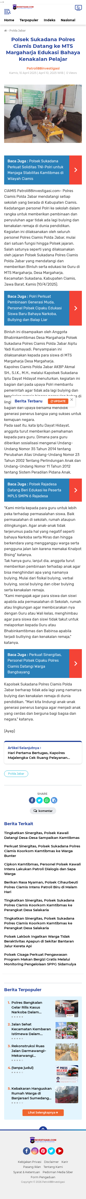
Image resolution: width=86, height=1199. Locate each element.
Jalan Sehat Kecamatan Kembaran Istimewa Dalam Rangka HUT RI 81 (31, 1029)
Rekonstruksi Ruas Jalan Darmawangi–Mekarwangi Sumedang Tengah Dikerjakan (28, 1051)
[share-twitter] (39, 800)
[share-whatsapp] (47, 800)
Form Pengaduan (43, 1177)
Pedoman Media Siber (58, 1172)
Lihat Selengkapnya (42, 1112)
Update (59, 401)
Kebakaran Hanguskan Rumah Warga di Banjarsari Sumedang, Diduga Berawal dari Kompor (31, 1093)
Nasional (68, 20)
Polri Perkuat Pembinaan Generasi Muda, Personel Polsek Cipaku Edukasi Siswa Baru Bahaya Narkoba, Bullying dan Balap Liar (35, 308)
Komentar (45, 811)
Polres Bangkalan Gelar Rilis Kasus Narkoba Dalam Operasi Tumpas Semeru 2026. (26, 1007)
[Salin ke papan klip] (54, 800)
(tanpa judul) (22, 1067)
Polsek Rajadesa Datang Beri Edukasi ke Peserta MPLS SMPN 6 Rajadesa (34, 490)
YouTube (62, 1157)
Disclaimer (51, 1162)
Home (9, 20)
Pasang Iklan (32, 1167)
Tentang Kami (53, 1167)
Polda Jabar (16, 773)
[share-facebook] (32, 800)
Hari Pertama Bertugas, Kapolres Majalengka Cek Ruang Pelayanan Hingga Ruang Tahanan (37, 755)
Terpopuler (29, 20)
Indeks (49, 20)
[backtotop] (43, 1130)
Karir (64, 1162)
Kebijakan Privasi (29, 1162)
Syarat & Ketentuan (26, 1172)
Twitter (53, 1157)
